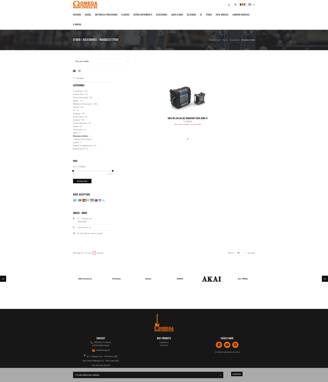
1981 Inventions (85, 279)
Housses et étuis (80, 136)
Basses (88, 14)
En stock (80, 78)
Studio (209, 14)
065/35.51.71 (99, 342)
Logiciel (76, 142)
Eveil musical (222, 14)
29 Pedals (116, 279)
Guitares (77, 14)
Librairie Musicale (241, 14)
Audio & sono (177, 14)
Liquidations (164, 342)
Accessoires (161, 14)
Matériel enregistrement (82, 146)
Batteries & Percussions (82, 104)
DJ (201, 14)
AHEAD (180, 279)
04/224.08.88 (97, 345)
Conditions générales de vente (227, 352)
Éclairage (191, 14)
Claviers (125, 14)
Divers (75, 133)
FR (250, 4)
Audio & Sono (78, 94)
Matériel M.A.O (79, 149)
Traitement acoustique (82, 139)
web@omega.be (103, 350)
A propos (77, 24)
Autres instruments (142, 14)
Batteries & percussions (106, 14)
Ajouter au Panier (189, 96)
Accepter (237, 374)
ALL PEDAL (243, 279)
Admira (148, 279)
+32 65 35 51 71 (84, 228)
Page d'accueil (215, 40)
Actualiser (82, 181)
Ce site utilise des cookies (87, 375)
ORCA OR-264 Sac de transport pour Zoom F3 (188, 118)
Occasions (164, 345)
